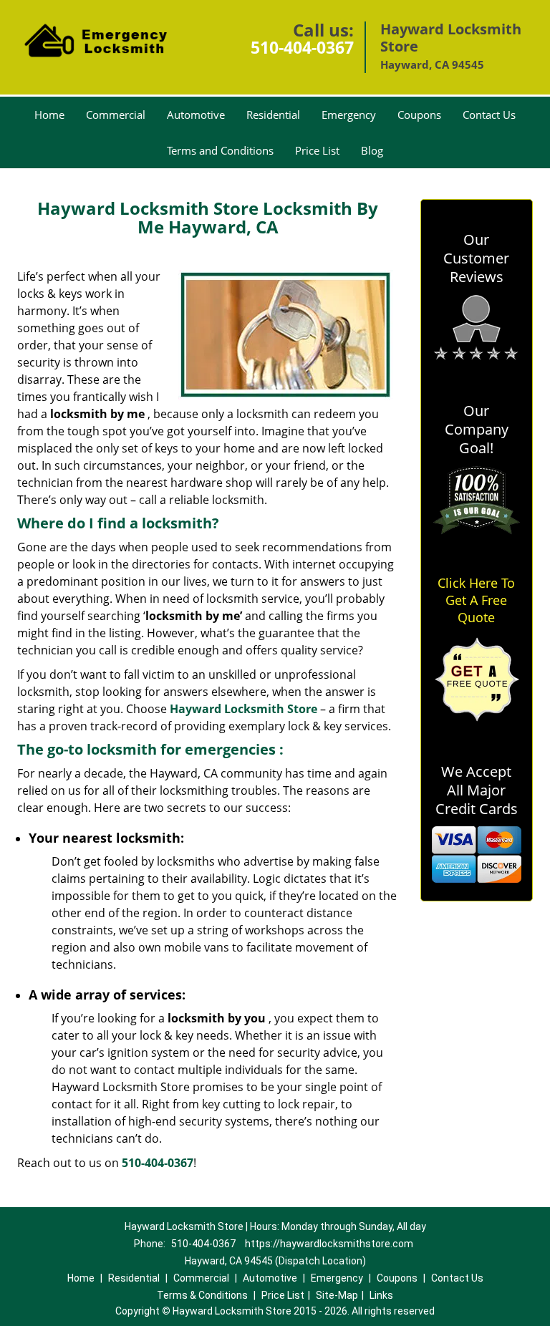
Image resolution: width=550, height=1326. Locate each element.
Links (381, 1295)
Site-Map (337, 1295)
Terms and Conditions (220, 150)
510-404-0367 (302, 47)
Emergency (349, 114)
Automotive (196, 114)
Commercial (115, 114)
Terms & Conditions (202, 1295)
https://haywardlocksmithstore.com (329, 1243)
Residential (273, 114)
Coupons (419, 114)
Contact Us (489, 114)
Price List (317, 150)
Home (49, 114)
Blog (372, 150)
